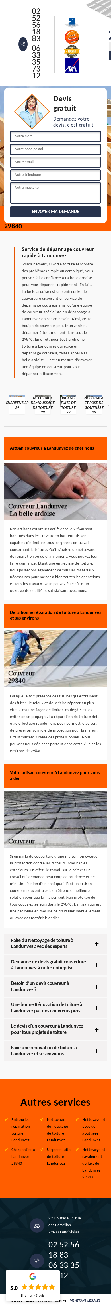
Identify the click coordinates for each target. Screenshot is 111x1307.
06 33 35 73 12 (36, 63)
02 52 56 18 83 (36, 26)
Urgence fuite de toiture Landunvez (59, 1157)
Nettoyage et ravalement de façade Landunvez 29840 (93, 1164)
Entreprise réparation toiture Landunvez (20, 1130)
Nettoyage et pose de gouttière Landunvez (93, 1130)
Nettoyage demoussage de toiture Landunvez (57, 1130)
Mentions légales (85, 1300)
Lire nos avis (33, 1296)
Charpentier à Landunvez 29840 (23, 1157)
